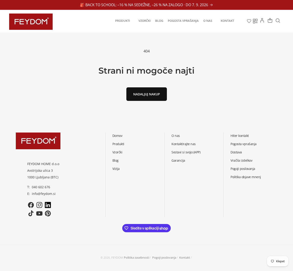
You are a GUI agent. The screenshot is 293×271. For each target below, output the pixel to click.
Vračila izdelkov (241, 160)
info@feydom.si (44, 193)
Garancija (178, 160)
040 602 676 (41, 187)
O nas (175, 135)
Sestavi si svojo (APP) (185, 152)
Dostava (236, 152)
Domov (117, 135)
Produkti (118, 144)
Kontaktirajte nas (183, 144)
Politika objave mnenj (246, 177)
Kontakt (184, 257)
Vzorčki (117, 152)
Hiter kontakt (240, 135)
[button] (124, 21)
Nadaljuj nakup (146, 94)
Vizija (116, 168)
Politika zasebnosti (136, 257)
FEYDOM (117, 257)
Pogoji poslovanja (243, 168)
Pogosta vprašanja (244, 144)
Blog (115, 160)
